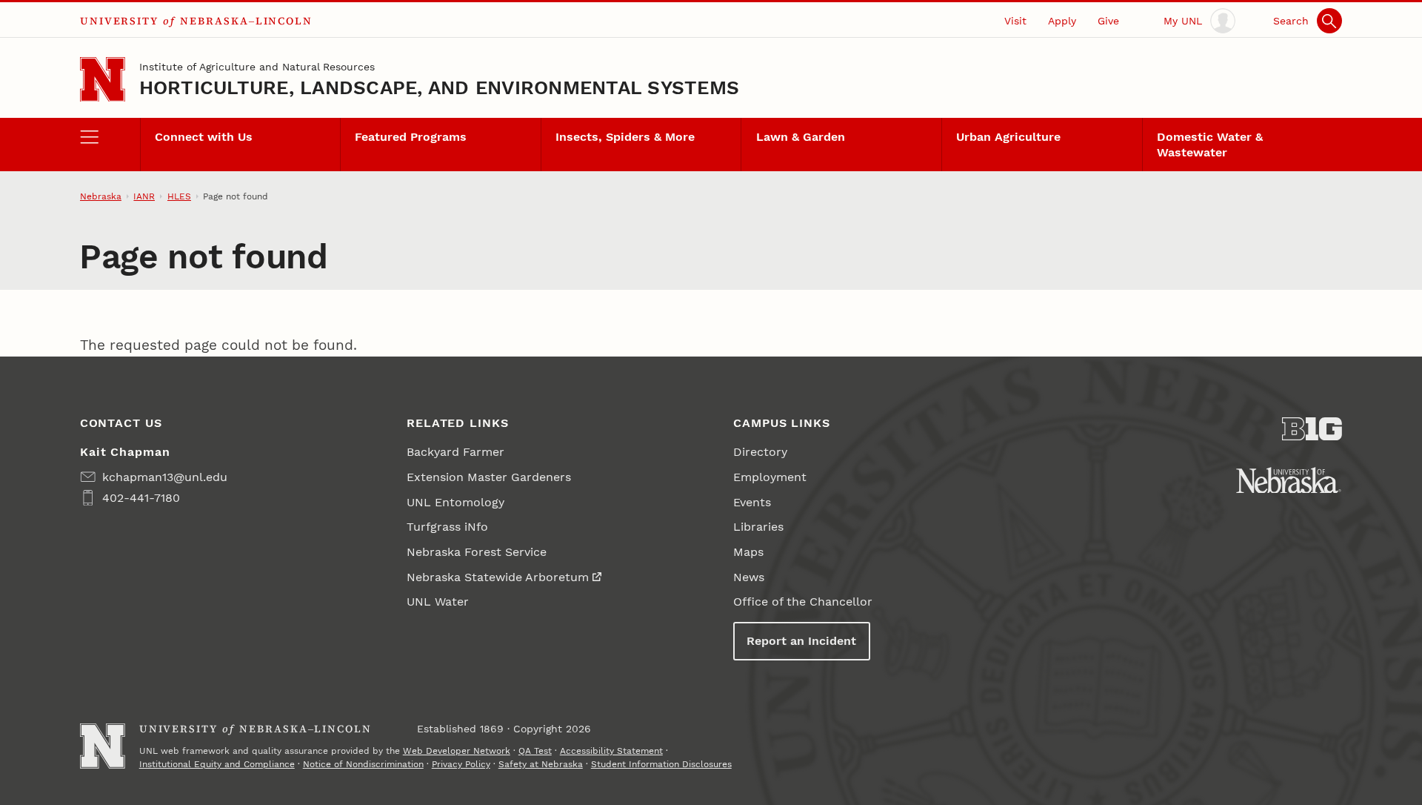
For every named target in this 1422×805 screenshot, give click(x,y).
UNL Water (438, 601)
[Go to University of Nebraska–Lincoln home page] (102, 79)
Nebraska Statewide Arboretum (498, 577)
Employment (770, 477)
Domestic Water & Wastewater (1210, 144)
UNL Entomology (455, 502)
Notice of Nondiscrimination (363, 764)
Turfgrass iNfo (447, 527)
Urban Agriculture (1008, 137)
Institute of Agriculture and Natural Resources (257, 67)
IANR (144, 196)
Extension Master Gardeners (489, 477)
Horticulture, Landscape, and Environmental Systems (439, 87)
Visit (1015, 21)
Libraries (758, 527)
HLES (179, 196)
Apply (1062, 21)
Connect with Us (204, 137)
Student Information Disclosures (661, 764)
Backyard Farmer (455, 452)
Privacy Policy (461, 764)
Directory (760, 452)
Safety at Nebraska (540, 764)
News (748, 577)
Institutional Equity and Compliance (217, 764)
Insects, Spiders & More (625, 137)
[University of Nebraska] (1288, 480)
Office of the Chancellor (802, 601)
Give (1108, 21)
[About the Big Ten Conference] (1312, 429)
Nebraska (100, 196)
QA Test (535, 751)
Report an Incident (801, 641)
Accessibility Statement (611, 751)
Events (752, 502)
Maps (748, 552)
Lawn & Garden (800, 137)
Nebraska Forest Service (477, 552)
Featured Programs (411, 137)
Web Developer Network (456, 751)
